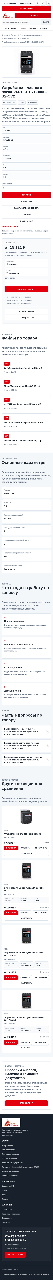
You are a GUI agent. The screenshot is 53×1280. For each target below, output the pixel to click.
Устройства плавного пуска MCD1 (15, 39)
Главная (5, 35)
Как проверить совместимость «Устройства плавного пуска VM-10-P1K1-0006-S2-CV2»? (22, 732)
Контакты (44, 28)
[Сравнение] (37, 3)
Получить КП (26, 201)
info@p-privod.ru (12, 1244)
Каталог (34, 15)
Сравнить (26, 215)
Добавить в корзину (26, 289)
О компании (7, 1209)
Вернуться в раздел (10, 226)
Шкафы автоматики (10, 1171)
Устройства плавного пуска (31, 35)
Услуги (6, 28)
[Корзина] (48, 3)
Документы (7, 1218)
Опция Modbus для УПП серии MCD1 (22, 834)
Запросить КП (26, 1103)
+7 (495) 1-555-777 (26, 311)
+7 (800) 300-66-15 (26, 318)
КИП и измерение (9, 1158)
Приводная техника (10, 1154)
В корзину (26, 195)
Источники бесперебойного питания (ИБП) (20, 1167)
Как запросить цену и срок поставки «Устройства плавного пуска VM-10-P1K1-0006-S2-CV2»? (22, 746)
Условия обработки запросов (14, 1274)
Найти (46, 22)
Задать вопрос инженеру (26, 208)
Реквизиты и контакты (39, 1274)
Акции (13, 28)
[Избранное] (43, 3)
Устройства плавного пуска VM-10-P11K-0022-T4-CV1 (24, 954)
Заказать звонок (26, 8)
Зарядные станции (10, 1176)
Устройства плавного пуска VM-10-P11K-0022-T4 (24, 889)
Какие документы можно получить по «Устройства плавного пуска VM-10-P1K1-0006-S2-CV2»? (23, 760)
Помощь (22, 28)
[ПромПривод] (8, 15)
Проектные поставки (11, 1214)
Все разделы (7, 1146)
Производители (8, 1150)
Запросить (26, 853)
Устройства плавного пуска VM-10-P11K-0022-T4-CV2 (24, 1018)
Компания (33, 28)
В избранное (26, 221)
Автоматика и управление (13, 1163)
